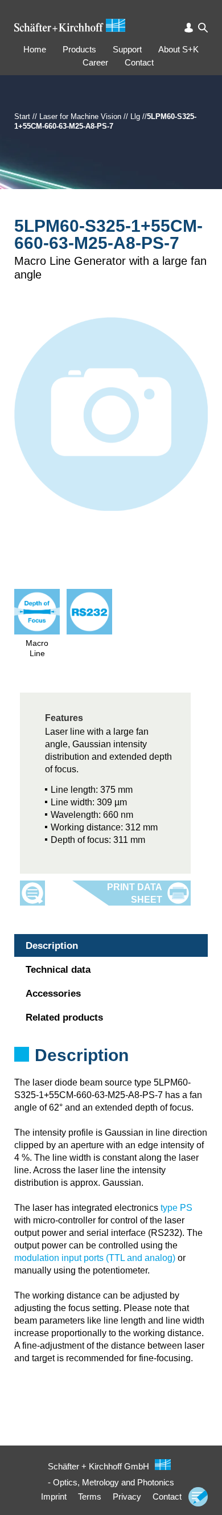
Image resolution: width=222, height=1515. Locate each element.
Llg (135, 116)
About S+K (178, 49)
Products (79, 49)
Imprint (54, 1496)
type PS (176, 1208)
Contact (139, 62)
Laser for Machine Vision (80, 116)
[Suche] (203, 27)
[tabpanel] (111, 1070)
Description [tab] (52, 945)
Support (127, 49)
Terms (89, 1496)
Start (22, 116)
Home (34, 49)
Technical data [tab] (58, 969)
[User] (189, 27)
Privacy (127, 1496)
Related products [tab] (64, 1017)
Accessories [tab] (53, 993)
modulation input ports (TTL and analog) (94, 1258)
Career (95, 62)
